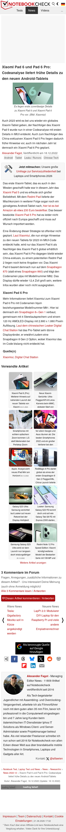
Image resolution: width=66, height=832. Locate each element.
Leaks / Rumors (32, 157)
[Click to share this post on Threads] (23, 659)
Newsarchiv (55, 769)
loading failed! (8, 787)
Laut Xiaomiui (21, 235)
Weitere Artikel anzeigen (33, 562)
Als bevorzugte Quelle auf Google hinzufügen (36, 648)
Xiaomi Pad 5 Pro (25, 215)
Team (21, 816)
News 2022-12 (10, 772)
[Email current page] (42, 666)
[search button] (53, 4)
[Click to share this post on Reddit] (50, 659)
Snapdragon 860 (32, 271)
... (62, 10)
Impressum (9, 816)
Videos (45, 10)
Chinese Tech (51, 157)
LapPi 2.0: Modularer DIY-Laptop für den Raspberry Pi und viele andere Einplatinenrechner (45, 620)
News (31, 10)
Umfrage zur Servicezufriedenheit (36, 171)
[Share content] (6, 659)
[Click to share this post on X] (41, 659)
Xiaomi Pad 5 (11, 192)
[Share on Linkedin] (33, 665)
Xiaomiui (8, 357)
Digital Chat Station (26, 357)
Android (8, 157)
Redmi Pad (34, 197)
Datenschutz (34, 816)
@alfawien (56, 758)
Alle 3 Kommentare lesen (16, 591)
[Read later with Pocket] (58, 659)
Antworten (40, 591)
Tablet (18, 157)
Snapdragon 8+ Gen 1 (32, 312)
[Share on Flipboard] (24, 665)
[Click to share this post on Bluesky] (32, 659)
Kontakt (48, 816)
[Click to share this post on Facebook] (14, 659)
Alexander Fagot (12, 153)
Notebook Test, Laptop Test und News (21, 769)
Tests (19, 10)
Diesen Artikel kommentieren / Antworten (29, 598)
